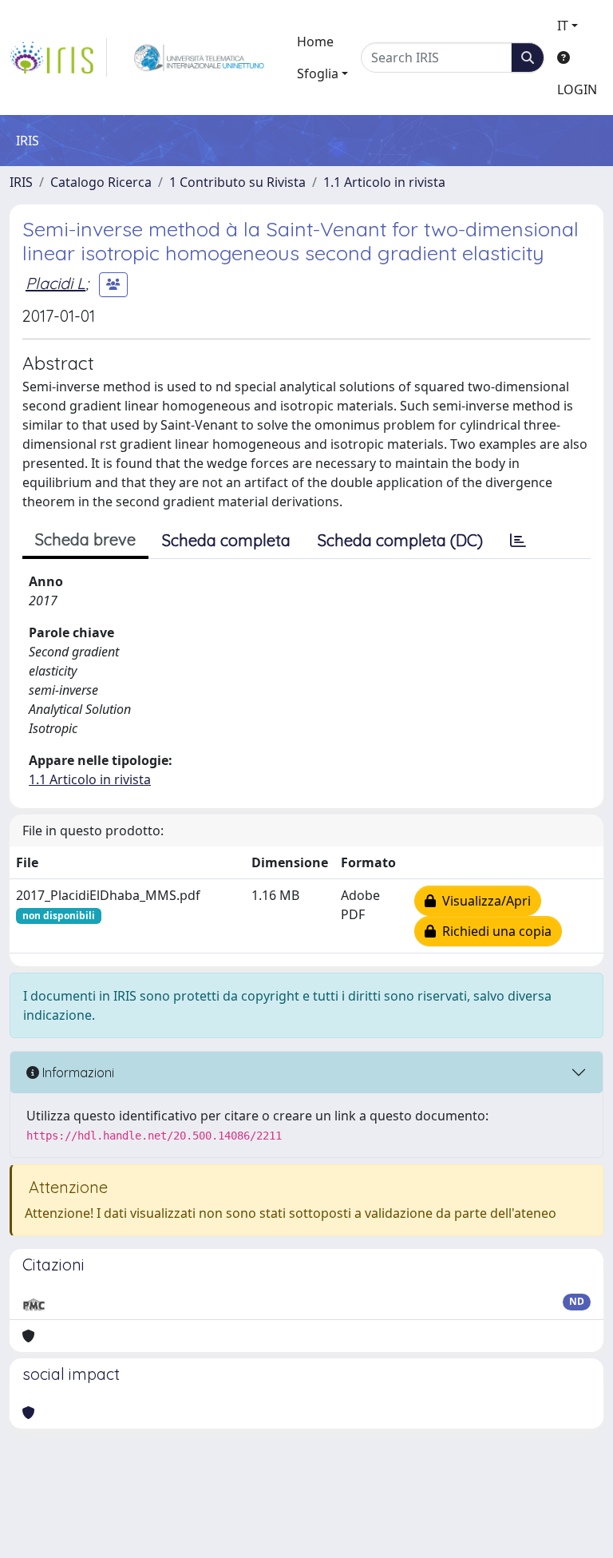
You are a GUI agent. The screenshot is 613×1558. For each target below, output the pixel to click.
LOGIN (577, 89)
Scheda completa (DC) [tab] (400, 540)
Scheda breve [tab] (85, 539)
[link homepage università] (199, 57)
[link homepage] (58, 57)
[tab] (518, 540)
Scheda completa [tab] (226, 540)
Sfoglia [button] (317, 73)
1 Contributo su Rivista (237, 182)
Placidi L (55, 283)
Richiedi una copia (494, 931)
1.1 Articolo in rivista (384, 182)
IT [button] (562, 25)
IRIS (21, 182)
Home (315, 41)
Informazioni (76, 1072)
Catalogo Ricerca (101, 182)
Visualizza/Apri (483, 901)
